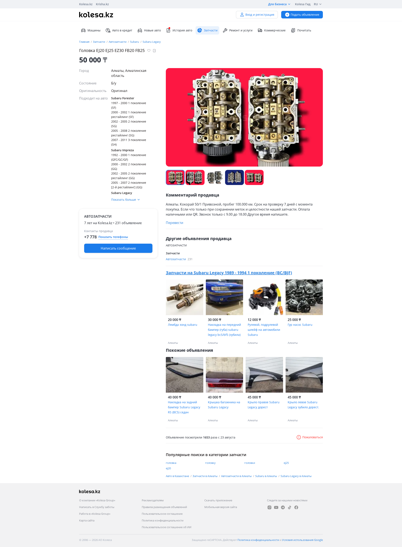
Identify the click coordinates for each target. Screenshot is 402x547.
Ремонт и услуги (241, 30)
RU (316, 4)
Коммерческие (275, 30)
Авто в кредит (122, 30)
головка (171, 463)
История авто (182, 30)
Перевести (174, 222)
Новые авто (152, 30)
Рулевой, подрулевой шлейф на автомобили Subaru (264, 330)
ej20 (168, 468)
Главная (84, 42)
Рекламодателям (153, 500)
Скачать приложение (218, 500)
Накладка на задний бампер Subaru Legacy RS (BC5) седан (184, 407)
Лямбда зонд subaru (182, 325)
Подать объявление (305, 15)
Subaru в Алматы (266, 476)
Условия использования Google (302, 540)
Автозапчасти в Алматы (236, 476)
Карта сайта (86, 520)
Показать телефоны (113, 237)
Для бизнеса (277, 4)
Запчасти (99, 42)
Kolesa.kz (86, 4)
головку (210, 463)
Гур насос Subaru (300, 325)
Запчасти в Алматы (205, 476)
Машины (94, 30)
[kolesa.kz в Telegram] (282, 507)
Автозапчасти (118, 42)
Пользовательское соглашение (162, 514)
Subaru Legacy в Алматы (296, 476)
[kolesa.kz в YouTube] (276, 507)
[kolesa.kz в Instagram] (269, 507)
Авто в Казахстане (178, 476)
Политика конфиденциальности (162, 520)
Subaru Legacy (152, 42)
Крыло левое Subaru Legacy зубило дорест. (303, 404)
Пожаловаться (312, 437)
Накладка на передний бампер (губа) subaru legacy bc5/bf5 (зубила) (224, 330)
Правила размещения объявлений (164, 507)
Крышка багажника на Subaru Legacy (224, 404)
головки (249, 463)
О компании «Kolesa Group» (97, 500)
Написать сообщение (118, 248)
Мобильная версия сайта (220, 507)
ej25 (286, 463)
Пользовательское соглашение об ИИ (166, 527)
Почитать (304, 30)
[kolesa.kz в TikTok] (289, 507)
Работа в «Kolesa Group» (94, 514)
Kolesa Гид (303, 4)
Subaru (135, 42)
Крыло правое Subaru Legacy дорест (264, 404)
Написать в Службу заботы (96, 507)
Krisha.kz (102, 4)
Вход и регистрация (259, 15)
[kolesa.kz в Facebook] (296, 507)
